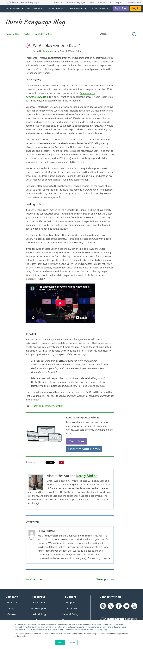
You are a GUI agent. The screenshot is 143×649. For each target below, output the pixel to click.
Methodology (38, 614)
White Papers (38, 608)
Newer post (102, 579)
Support (70, 602)
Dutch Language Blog (35, 22)
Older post (36, 579)
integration (57, 406)
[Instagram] (103, 606)
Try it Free (121, 8)
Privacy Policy (101, 629)
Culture (79, 51)
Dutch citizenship (41, 406)
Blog (12, 608)
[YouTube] (134, 606)
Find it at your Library (84, 449)
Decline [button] (72, 642)
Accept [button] (60, 642)
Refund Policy (70, 614)
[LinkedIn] (126, 606)
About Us (11, 602)
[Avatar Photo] (31, 531)
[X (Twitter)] (111, 606)
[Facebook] (118, 606)
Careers (11, 614)
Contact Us (70, 608)
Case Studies (38, 602)
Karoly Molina (49, 51)
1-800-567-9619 (134, 3)
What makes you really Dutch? (56, 45)
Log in (135, 8)
